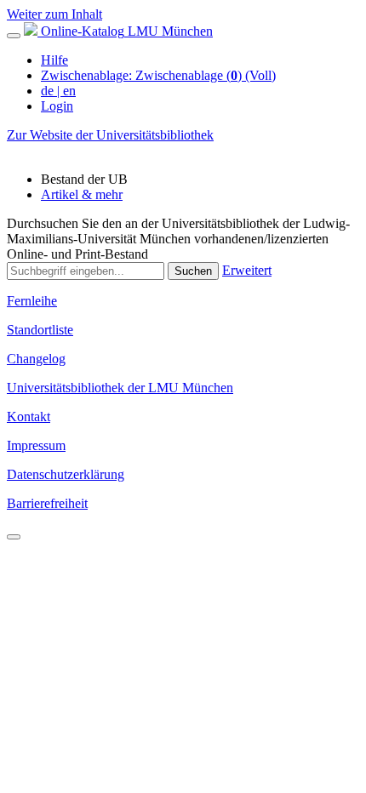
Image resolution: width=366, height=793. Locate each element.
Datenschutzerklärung (65, 474)
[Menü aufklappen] (13, 35)
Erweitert (247, 270)
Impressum (36, 445)
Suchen (193, 271)
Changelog (36, 358)
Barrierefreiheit (47, 503)
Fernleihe (32, 301)
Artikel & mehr (82, 194)
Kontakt (28, 416)
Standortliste (40, 329)
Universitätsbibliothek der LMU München (120, 387)
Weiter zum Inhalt (54, 14)
